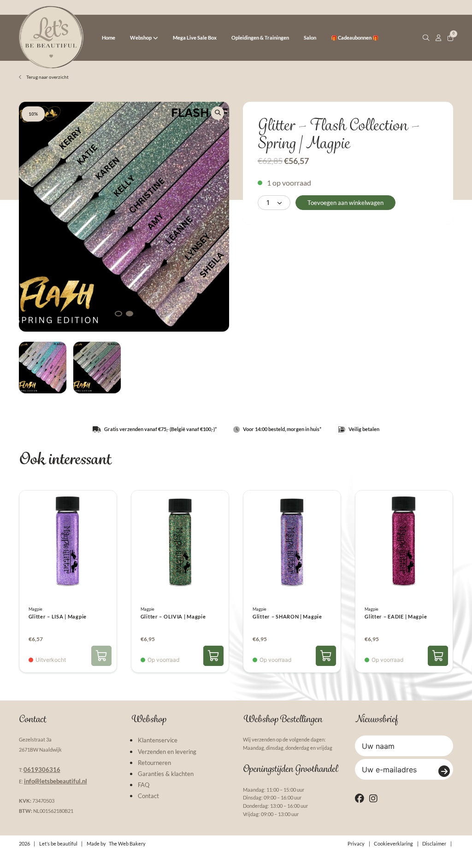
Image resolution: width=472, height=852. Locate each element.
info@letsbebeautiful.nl (55, 781)
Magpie (35, 609)
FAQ (143, 784)
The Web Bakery (127, 843)
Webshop (141, 38)
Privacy (356, 843)
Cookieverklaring (393, 843)
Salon (310, 38)
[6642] (438, 656)
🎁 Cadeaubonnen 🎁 (354, 38)
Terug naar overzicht (47, 77)
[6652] (213, 656)
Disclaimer (434, 843)
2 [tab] (129, 313)
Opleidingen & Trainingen (260, 38)
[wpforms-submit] (444, 771)
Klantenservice (157, 740)
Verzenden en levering (167, 751)
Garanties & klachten (166, 773)
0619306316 (42, 769)
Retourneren (154, 762)
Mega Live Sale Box (195, 38)
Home (108, 38)
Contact (148, 795)
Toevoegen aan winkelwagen (345, 202)
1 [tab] (118, 313)
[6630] (326, 656)
